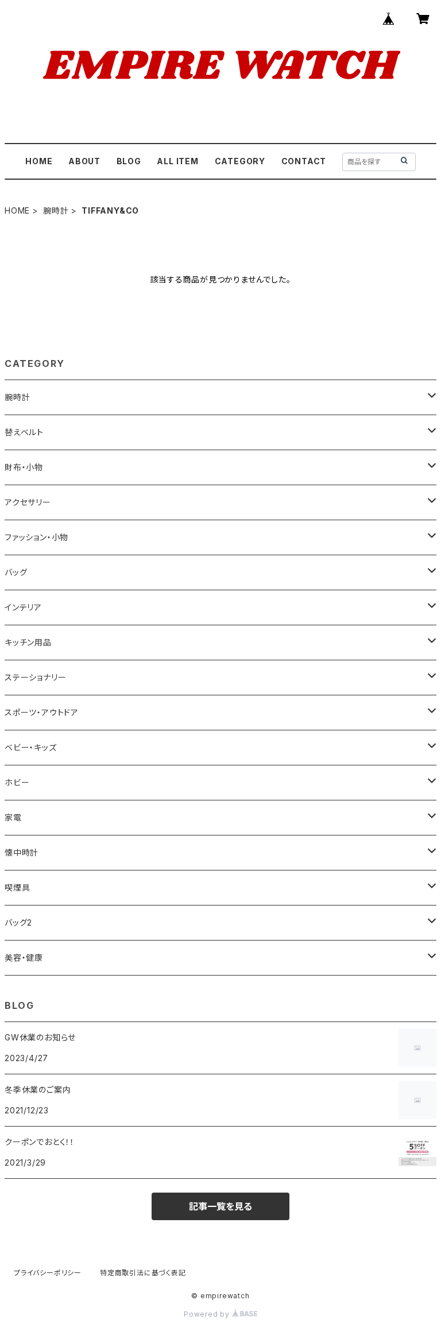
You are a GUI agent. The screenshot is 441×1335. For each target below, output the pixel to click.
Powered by (208, 1314)
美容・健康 (24, 957)
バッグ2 (18, 922)
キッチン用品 (28, 642)
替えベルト (24, 432)
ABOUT (84, 161)
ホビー (17, 782)
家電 (13, 817)
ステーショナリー (35, 677)
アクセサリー (28, 502)
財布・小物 (24, 467)
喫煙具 (17, 887)
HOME (38, 161)
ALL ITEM (177, 161)
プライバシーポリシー (48, 1272)
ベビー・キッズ (31, 747)
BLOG (129, 161)
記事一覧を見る (220, 1206)
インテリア (23, 607)
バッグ (16, 572)
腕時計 (55, 210)
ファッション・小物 (36, 537)
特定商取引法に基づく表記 (143, 1272)
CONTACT (304, 161)
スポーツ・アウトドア (42, 712)
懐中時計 (21, 852)
